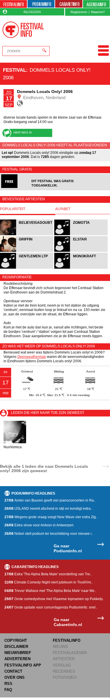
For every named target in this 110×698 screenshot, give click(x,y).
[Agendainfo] (96, 4)
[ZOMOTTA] (81, 234)
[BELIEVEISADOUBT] (27, 234)
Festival (14, 70)
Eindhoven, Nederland (43, 97)
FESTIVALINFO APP (22, 665)
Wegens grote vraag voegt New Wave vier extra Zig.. (51, 517)
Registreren (78, 12)
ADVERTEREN (17, 659)
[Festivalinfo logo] (23, 30)
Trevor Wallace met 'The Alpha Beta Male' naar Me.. (50, 591)
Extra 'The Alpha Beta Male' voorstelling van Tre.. (48, 574)
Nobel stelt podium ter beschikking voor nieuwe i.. (48, 534)
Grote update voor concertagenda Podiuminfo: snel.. (50, 607)
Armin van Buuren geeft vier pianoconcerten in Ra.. (50, 500)
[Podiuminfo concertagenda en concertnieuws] (41, 4)
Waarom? (98, 12)
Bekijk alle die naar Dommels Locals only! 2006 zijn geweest (44, 468)
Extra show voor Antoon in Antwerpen (39, 525)
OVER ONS (14, 677)
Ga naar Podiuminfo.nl (68, 548)
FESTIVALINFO (66, 640)
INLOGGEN (32, 12)
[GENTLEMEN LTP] (27, 268)
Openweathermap (31, 356)
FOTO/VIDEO (65, 677)
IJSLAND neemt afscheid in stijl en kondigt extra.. (48, 509)
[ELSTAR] (81, 251)
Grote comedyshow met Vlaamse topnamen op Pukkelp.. (54, 599)
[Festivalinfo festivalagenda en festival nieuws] (13, 4)
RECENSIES (64, 671)
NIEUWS (60, 646)
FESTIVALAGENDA (70, 652)
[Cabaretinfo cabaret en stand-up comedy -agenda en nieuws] (68, 4)
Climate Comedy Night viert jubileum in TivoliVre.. (48, 582)
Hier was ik (22, 132)
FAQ (8, 690)
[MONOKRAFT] (81, 268)
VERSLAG (62, 665)
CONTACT (13, 671)
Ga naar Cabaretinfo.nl (68, 622)
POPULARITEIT (12, 209)
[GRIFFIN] (27, 251)
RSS (8, 683)
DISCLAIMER (16, 646)
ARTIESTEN (64, 659)
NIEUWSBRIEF (17, 652)
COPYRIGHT (15, 640)
